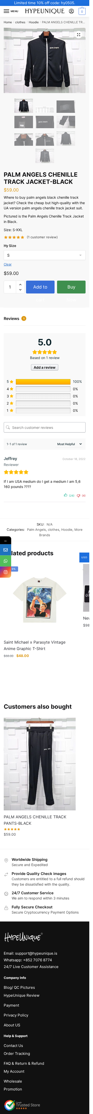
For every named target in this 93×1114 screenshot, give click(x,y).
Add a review (45, 367)
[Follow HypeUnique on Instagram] (5, 572)
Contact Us (13, 1045)
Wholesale (13, 1081)
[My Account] (71, 11)
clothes (20, 22)
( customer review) (42, 237)
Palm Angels (36, 530)
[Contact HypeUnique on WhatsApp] (5, 561)
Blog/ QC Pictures (19, 987)
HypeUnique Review (21, 995)
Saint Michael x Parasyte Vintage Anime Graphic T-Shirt (34, 645)
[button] (78, 34)
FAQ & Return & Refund (24, 1063)
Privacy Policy (16, 1015)
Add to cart (40, 288)
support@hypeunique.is (36, 953)
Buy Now (71, 288)
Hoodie (34, 22)
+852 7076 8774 (37, 960)
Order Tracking (17, 1053)
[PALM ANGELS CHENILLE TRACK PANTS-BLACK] (40, 763)
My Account (14, 1071)
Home (8, 22)
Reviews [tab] (14, 318)
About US (12, 1025)
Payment (11, 1005)
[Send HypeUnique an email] (5, 550)
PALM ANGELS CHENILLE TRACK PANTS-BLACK (35, 820)
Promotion (13, 1089)
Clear (8, 264)
